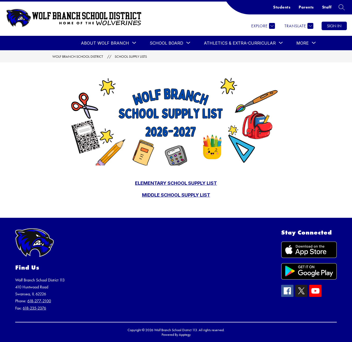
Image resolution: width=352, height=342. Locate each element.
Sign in (334, 26)
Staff (327, 7)
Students (281, 7)
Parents (306, 7)
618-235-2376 (34, 308)
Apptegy (185, 334)
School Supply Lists (131, 56)
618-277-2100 (39, 301)
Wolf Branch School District (77, 56)
